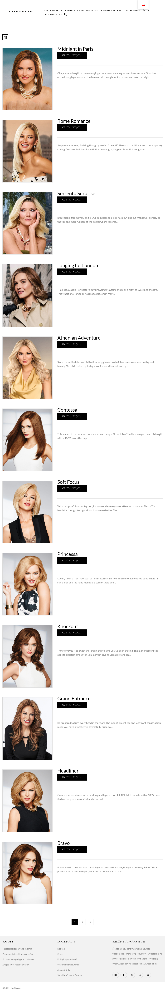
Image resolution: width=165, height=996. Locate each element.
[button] (65, 14)
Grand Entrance (74, 698)
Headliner (68, 770)
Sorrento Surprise (76, 193)
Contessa (67, 410)
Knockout (67, 626)
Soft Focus (68, 482)
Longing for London (77, 265)
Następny (90, 922)
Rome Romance (74, 121)
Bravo (63, 843)
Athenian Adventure (79, 338)
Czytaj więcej (72, 55)
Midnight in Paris (75, 49)
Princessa (67, 554)
